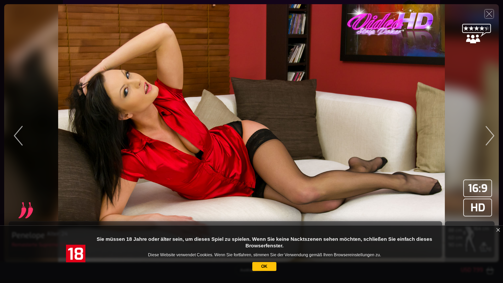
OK (264, 266)
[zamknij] (498, 230)
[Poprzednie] (66, 133)
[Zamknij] (489, 13)
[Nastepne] (437, 133)
